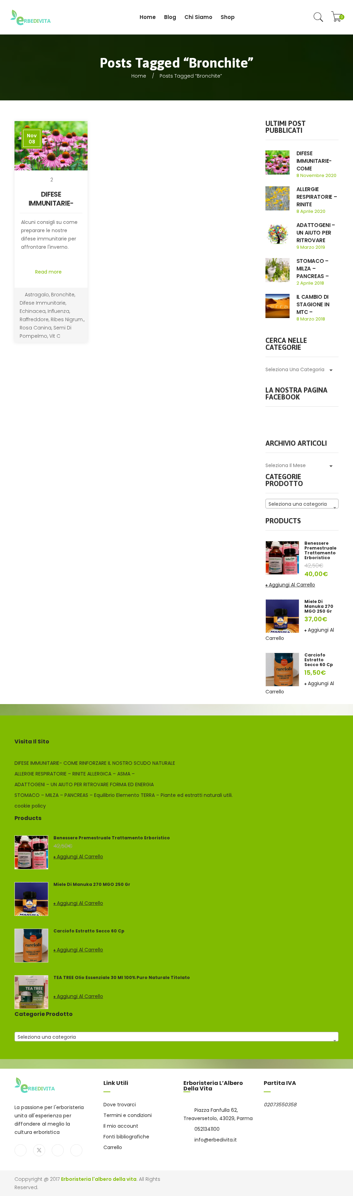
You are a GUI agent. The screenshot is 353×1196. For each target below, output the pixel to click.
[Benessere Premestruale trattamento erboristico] (282, 557)
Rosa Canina (35, 327)
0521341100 (207, 1129)
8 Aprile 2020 (310, 211)
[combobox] (302, 503)
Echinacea (33, 311)
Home (148, 17)
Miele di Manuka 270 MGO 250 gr (318, 606)
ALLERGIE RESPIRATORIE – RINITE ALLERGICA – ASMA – (316, 204)
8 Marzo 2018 (310, 319)
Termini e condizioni (127, 1115)
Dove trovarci (119, 1104)
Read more (49, 271)
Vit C (54, 336)
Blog (170, 17)
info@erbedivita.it (215, 1139)
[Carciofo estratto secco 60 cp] (282, 669)
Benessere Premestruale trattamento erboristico (320, 550)
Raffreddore (34, 319)
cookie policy (30, 805)
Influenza (58, 311)
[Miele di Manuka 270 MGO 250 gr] (282, 615)
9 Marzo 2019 (310, 247)
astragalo (37, 294)
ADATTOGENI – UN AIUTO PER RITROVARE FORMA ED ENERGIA (315, 240)
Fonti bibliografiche (126, 1136)
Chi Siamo (198, 17)
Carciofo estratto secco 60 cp (318, 660)
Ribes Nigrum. (67, 319)
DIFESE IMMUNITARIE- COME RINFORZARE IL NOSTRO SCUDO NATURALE (94, 763)
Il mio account (120, 1126)
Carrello (112, 1147)
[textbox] (302, 504)
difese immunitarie (42, 302)
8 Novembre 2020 (316, 175)
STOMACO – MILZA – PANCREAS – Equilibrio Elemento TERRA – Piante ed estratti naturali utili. (123, 795)
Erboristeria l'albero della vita (99, 1179)
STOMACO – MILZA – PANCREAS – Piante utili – (312, 272)
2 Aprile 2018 (310, 283)
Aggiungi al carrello (292, 584)
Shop (228, 17)
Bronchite (62, 294)
